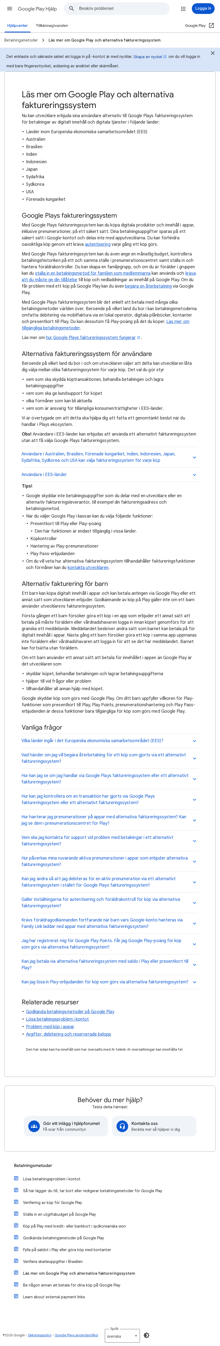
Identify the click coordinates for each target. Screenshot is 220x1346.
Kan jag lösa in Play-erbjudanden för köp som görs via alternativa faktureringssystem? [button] (104, 982)
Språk (114, 1329)
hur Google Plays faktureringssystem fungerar (91, 337)
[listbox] (122, 1336)
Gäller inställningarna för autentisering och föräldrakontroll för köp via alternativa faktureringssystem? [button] (100, 903)
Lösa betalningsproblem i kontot (57, 1019)
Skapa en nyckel (148, 56)
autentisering (98, 244)
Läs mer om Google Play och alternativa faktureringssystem (79, 1273)
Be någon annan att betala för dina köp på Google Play (71, 1285)
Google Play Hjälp (37, 9)
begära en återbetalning (148, 286)
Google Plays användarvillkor (76, 1335)
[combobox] (124, 8)
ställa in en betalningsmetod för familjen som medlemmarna (93, 273)
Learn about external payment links (54, 1297)
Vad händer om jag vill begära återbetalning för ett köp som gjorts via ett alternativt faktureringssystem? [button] (103, 758)
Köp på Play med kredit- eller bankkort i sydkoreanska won (74, 1226)
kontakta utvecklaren (88, 567)
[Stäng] (213, 53)
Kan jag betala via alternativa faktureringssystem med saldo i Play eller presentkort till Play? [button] (104, 965)
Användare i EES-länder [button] (44, 474)
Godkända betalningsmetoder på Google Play (70, 1011)
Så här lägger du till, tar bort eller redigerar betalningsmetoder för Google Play (92, 1190)
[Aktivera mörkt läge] (146, 1335)
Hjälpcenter (17, 25)
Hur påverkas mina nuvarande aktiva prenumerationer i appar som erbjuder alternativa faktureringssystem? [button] (104, 861)
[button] (9, 8)
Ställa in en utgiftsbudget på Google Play (59, 1214)
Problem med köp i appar (50, 1026)
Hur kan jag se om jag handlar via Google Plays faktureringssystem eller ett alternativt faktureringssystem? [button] (105, 779)
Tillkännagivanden (52, 25)
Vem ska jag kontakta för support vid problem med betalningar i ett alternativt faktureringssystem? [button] (97, 841)
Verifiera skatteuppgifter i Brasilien (53, 1261)
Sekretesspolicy (40, 1335)
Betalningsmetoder (33, 1165)
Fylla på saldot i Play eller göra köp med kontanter (67, 1249)
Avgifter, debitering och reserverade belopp (68, 1034)
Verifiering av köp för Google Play (52, 1202)
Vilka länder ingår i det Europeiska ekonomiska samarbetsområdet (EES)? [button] (92, 740)
